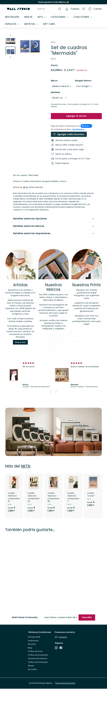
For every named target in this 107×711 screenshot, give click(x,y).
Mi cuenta (32, 669)
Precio (54, 65)
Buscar (31, 665)
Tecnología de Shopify (65, 683)
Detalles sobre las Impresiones (31, 233)
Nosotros (32, 644)
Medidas (55, 92)
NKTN (53, 58)
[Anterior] (10, 36)
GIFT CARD (49, 24)
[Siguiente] (10, 56)
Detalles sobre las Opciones (30, 218)
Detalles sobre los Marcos (28, 226)
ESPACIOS (11, 24)
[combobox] (49, 9)
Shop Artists (20, 342)
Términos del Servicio (37, 658)
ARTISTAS (30, 24)
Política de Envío (35, 651)
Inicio (53, 42)
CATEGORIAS (58, 17)
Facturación (33, 640)
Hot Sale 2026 (34, 637)
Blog (30, 648)
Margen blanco (83, 80)
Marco (54, 80)
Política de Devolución (38, 655)
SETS (40, 17)
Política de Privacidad (38, 662)
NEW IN (28, 17)
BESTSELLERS (12, 17)
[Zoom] (30, 46)
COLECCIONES (81, 17)
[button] (51, 392)
